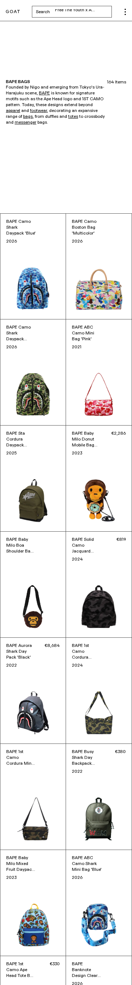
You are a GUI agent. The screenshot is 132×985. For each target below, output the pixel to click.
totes (73, 117)
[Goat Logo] (13, 12)
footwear (38, 111)
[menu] (125, 12)
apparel (13, 111)
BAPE (44, 93)
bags (28, 117)
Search (74, 12)
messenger (25, 122)
